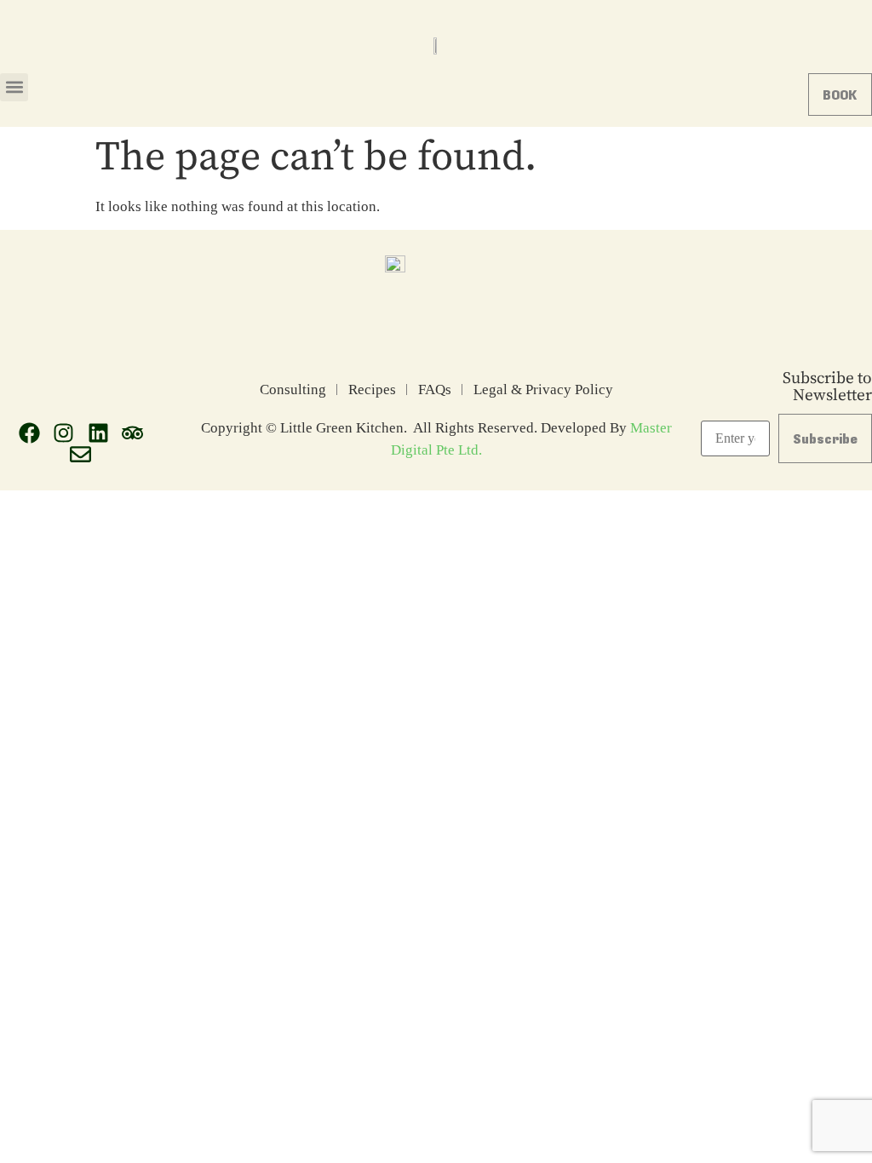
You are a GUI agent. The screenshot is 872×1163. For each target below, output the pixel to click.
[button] (14, 87)
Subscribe (825, 438)
